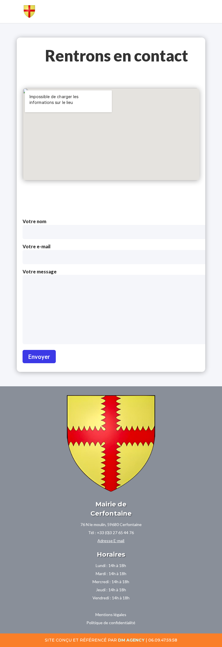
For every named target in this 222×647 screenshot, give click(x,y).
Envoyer (39, 356)
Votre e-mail (37, 246)
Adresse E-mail (110, 540)
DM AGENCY (131, 640)
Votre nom (34, 221)
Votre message (40, 271)
